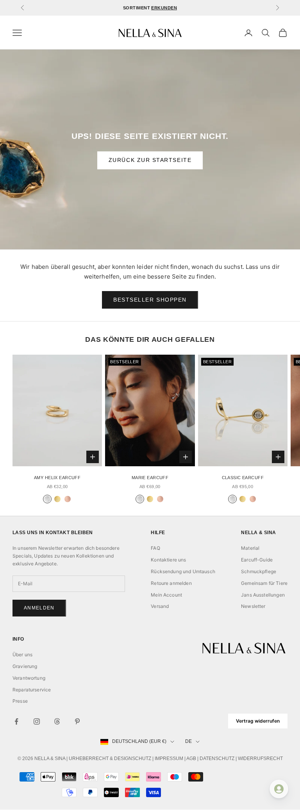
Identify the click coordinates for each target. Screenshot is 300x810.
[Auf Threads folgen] (57, 721)
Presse (20, 701)
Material (250, 548)
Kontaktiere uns (168, 560)
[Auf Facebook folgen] (16, 721)
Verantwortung (28, 678)
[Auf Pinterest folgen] (77, 721)
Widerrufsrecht (260, 758)
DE (188, 741)
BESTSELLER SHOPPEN (150, 300)
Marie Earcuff (150, 477)
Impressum (169, 758)
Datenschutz (217, 758)
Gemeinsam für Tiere (264, 583)
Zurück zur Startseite (150, 160)
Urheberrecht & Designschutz (110, 758)
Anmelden (39, 608)
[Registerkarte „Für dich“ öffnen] (279, 789)
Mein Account (166, 595)
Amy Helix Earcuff (57, 477)
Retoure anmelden (171, 583)
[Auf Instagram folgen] (37, 721)
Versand (160, 606)
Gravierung (25, 666)
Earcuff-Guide (257, 560)
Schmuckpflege (258, 571)
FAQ (155, 548)
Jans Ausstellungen (263, 595)
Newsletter (253, 606)
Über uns (22, 654)
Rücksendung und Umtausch (183, 571)
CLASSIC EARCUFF (243, 477)
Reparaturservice (31, 690)
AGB (191, 758)
